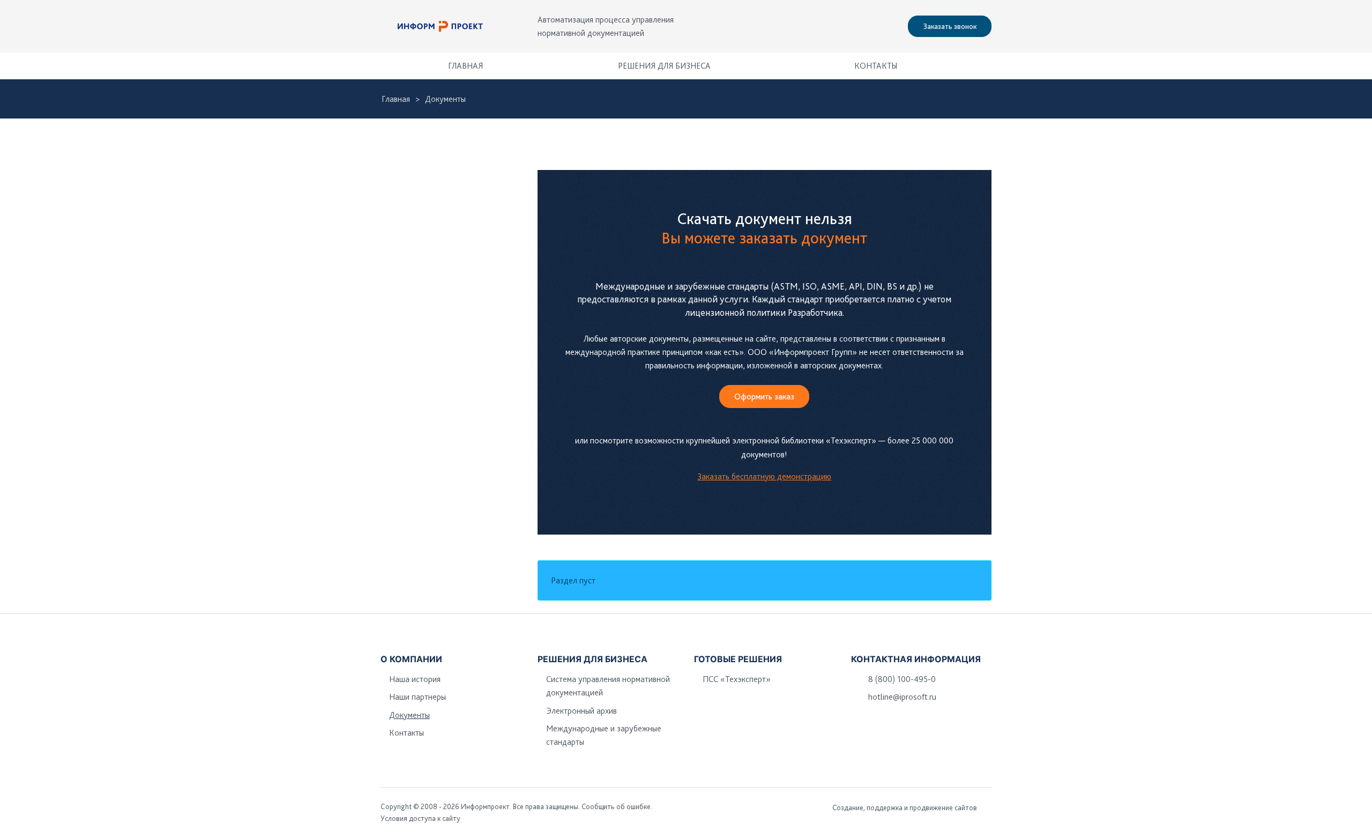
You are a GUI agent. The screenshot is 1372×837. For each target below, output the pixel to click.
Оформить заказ (764, 396)
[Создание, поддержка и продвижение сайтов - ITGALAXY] (987, 807)
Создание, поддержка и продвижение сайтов (904, 807)
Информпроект (485, 806)
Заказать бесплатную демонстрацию (764, 476)
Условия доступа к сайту (420, 818)
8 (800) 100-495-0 (902, 679)
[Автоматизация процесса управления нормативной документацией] (440, 26)
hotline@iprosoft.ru (902, 697)
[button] (978, 66)
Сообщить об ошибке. (616, 806)
